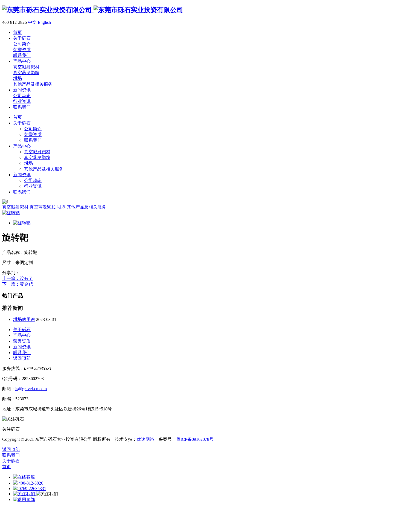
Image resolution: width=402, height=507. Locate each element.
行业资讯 (33, 186)
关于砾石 (22, 123)
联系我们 (33, 140)
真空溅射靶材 (37, 151)
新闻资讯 (22, 174)
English (44, 22)
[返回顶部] (24, 499)
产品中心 (22, 146)
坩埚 (28, 163)
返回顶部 (22, 358)
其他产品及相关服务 (43, 169)
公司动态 (33, 180)
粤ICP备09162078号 (195, 439)
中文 (32, 22)
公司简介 (33, 128)
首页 (17, 117)
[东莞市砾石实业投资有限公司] (92, 9)
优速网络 (145, 439)
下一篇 (17, 284)
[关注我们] (24, 493)
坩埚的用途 (24, 319)
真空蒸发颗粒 (37, 157)
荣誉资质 (33, 134)
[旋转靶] (11, 212)
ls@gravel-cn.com (31, 388)
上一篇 (17, 278)
